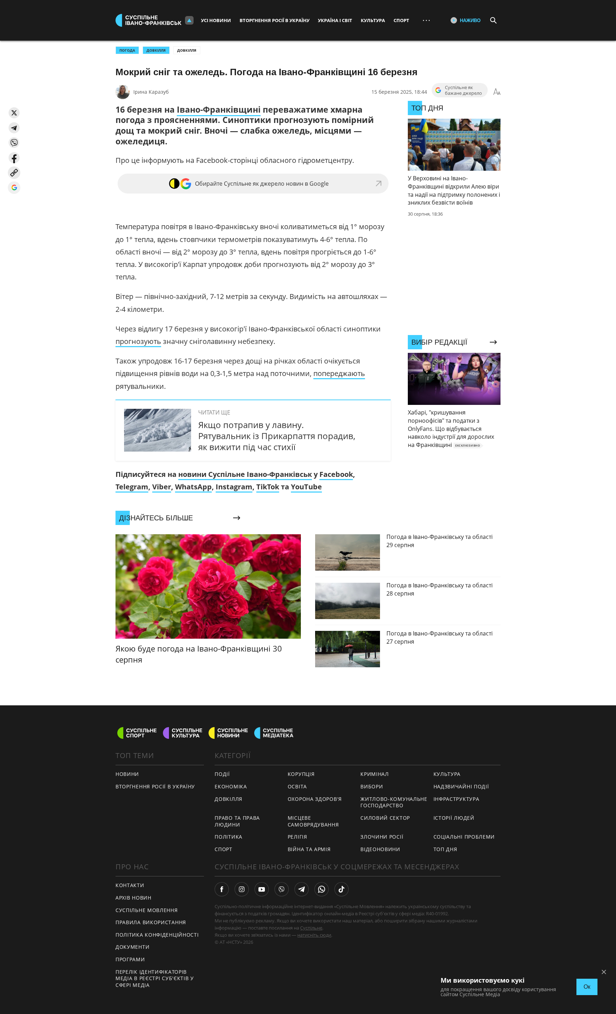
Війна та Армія (309, 849)
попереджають (339, 373)
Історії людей (453, 817)
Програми (130, 959)
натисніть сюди (314, 935)
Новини (127, 774)
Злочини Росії (381, 836)
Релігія (297, 836)
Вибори (371, 786)
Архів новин (133, 897)
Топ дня (445, 849)
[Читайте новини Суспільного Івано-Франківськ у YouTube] (262, 889)
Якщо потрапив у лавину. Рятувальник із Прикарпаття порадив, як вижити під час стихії (276, 436)
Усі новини (216, 20)
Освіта (297, 786)
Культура (373, 20)
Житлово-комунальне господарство (393, 802)
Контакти (129, 885)
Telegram (131, 486)
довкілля (156, 50)
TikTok (267, 486)
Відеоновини (380, 849)
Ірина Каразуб (151, 91)
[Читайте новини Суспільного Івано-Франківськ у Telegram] (301, 889)
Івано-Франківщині (219, 109)
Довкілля (186, 50)
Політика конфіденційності (157, 934)
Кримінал (374, 774)
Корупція (301, 774)
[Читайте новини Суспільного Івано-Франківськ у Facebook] (222, 889)
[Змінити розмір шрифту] (496, 92)
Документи (132, 946)
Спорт (401, 20)
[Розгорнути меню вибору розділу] (189, 20)
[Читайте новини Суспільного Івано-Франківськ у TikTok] (341, 889)
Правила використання (150, 922)
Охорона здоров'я (315, 799)
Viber (161, 486)
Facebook (336, 474)
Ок (587, 987)
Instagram (234, 486)
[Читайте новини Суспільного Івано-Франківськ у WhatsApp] (321, 889)
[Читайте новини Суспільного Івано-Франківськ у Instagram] (242, 889)
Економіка (231, 786)
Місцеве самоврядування (313, 821)
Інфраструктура (456, 799)
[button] (14, 113)
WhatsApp (193, 486)
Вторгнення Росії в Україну (274, 20)
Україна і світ (335, 20)
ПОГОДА (127, 50)
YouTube (306, 486)
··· (426, 20)
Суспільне (311, 928)
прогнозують (138, 341)
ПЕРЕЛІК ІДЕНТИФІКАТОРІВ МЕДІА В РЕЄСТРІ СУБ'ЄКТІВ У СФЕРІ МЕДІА (154, 978)
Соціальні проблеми (464, 836)
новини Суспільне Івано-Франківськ (245, 474)
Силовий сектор (385, 817)
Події (222, 774)
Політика (228, 836)
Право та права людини (237, 821)
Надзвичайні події (461, 786)
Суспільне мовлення (146, 910)
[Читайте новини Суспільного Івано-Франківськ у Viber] (281, 889)
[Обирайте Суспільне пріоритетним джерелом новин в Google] (14, 187)
